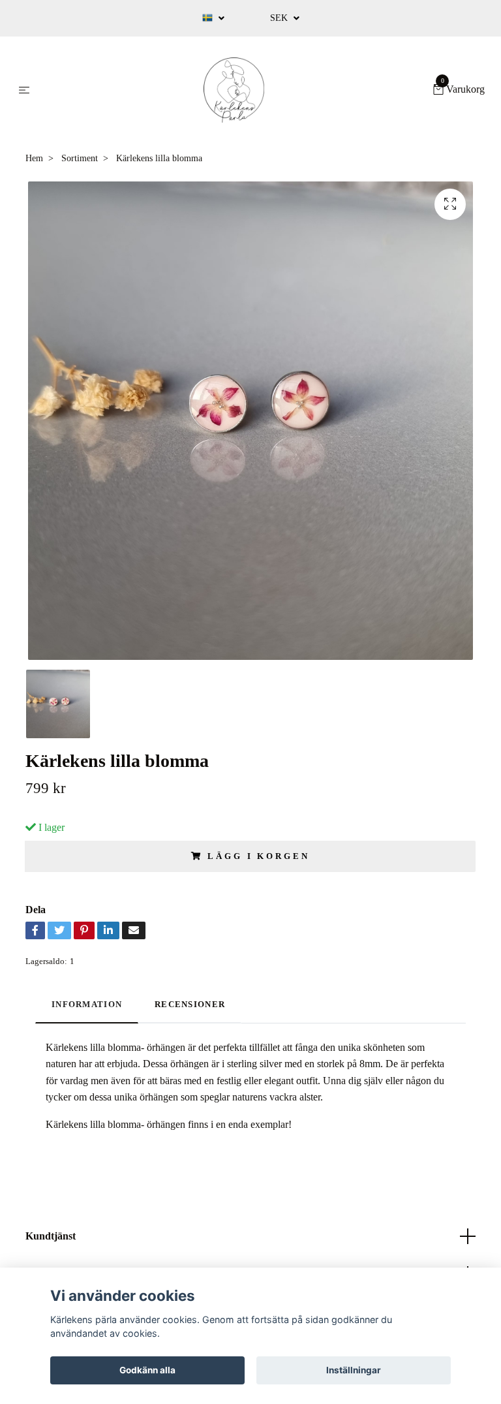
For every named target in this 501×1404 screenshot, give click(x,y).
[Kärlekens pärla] (234, 90)
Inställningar (353, 1370)
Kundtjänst (50, 1235)
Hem (34, 158)
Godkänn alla (147, 1370)
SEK (280, 18)
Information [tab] (87, 1004)
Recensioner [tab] (190, 1004)
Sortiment (79, 158)
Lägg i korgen (258, 856)
